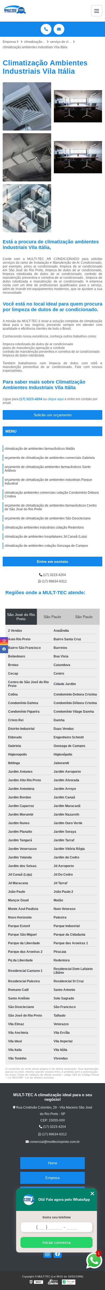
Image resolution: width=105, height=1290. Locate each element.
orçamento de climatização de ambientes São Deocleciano (48, 518)
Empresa (53, 1178)
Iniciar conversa (57, 1242)
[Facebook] (58, 1254)
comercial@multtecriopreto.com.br (54, 1142)
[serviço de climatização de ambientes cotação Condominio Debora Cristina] (27, 208)
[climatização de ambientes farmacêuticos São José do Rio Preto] (78, 106)
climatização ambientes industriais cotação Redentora (44, 527)
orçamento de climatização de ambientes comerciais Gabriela (50, 458)
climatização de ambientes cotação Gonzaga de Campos (46, 546)
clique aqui (56, 399)
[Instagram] (47, 1254)
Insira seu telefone (57, 1217)
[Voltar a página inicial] (14, 10)
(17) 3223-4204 (31, 399)
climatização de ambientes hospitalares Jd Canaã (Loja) (46, 536)
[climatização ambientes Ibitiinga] (27, 157)
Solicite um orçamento (53, 415)
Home (52, 1163)
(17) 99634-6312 (54, 581)
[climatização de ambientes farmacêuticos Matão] (78, 157)
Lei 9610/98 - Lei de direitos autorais (31, 1077)
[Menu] (96, 10)
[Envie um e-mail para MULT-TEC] (59, 29)
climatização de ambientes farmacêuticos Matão (40, 449)
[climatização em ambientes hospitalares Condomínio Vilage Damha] (27, 106)
